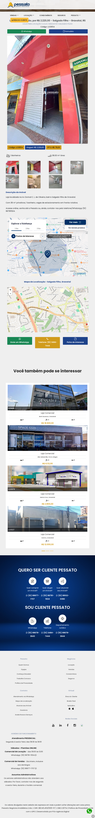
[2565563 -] (34, 181)
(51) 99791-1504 (28, 755)
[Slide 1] (43, 551)
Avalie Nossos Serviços (23, 715)
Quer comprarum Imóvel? (33, 589)
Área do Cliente (20, 20)
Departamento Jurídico (62, 626)
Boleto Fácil (71, 701)
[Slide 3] (51, 551)
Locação (28, 15)
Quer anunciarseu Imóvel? (62, 589)
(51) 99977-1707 (28, 768)
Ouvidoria (23, 710)
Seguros (61, 15)
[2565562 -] (12, 181)
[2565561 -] (77, 167)
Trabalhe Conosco (24, 678)
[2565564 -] (55, 181)
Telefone (47, 628)
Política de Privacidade (24, 683)
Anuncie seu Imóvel (23, 705)
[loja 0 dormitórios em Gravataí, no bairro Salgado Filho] (47, 89)
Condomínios (46, 15)
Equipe (23, 669)
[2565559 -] (34, 167)
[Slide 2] (47, 551)
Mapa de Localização (24, 701)
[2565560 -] (55, 167)
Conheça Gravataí (24, 674)
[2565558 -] (12, 167)
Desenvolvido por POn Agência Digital (53, 811)
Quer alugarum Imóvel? (47, 589)
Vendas (13, 15)
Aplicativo (71, 705)
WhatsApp (32, 628)
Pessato (75, 15)
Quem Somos (24, 665)
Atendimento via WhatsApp (23, 696)
